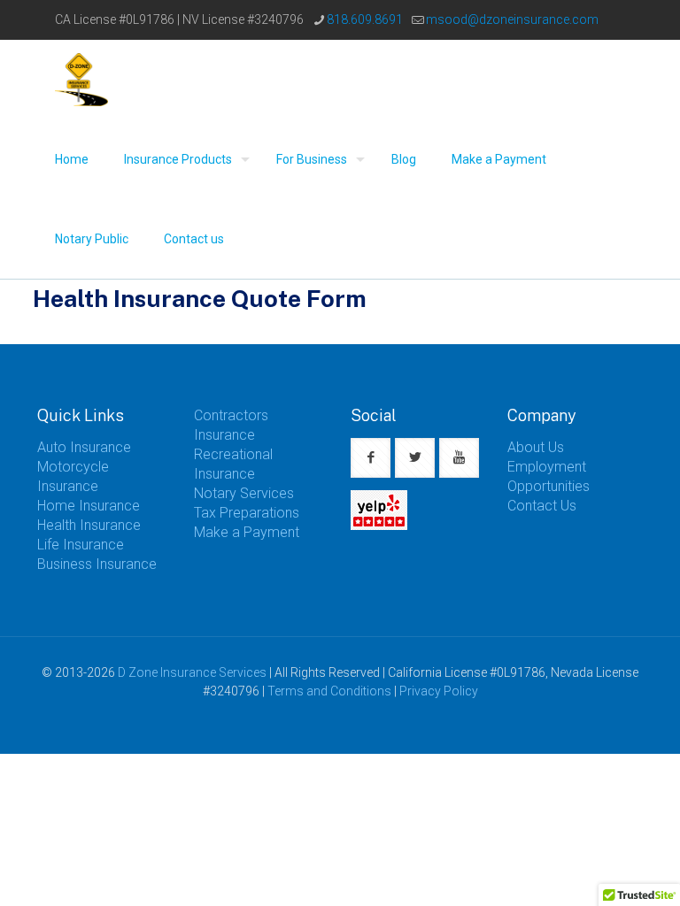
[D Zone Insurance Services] (81, 79)
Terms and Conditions (329, 691)
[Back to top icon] (595, 869)
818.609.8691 (365, 19)
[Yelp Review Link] (379, 525)
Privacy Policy (438, 691)
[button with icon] (370, 458)
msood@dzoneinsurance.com (512, 19)
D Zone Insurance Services (192, 672)
